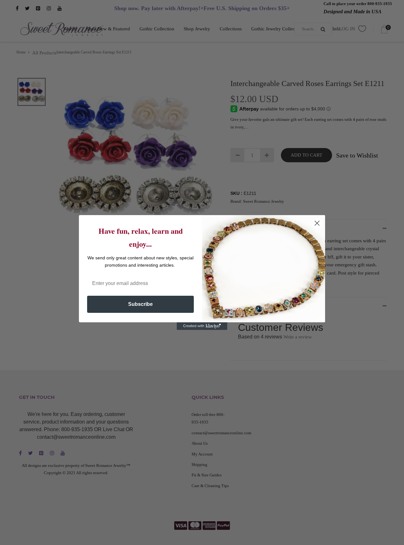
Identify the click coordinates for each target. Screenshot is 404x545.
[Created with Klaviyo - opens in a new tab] (202, 326)
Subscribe (140, 304)
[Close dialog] (317, 223)
